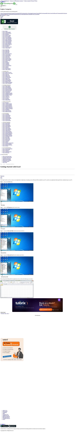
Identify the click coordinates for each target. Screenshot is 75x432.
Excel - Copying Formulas (7, 104)
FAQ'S (4, 419)
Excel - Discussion (6, 152)
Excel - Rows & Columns (7, 53)
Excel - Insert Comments (7, 59)
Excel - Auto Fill (5, 66)
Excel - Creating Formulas (7, 103)
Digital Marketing (14, 14)
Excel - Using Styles (6, 127)
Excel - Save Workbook (7, 37)
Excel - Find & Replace (7, 55)
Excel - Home (5, 31)
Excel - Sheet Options (6, 86)
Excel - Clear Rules (6, 98)
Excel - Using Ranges (6, 125)
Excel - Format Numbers (7, 118)
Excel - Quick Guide (6, 149)
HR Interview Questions (7, 160)
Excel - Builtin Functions (7, 111)
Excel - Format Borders (7, 117)
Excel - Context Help (6, 47)
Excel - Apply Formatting (7, 83)
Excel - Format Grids (6, 119)
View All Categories (35, 14)
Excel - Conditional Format (7, 92)
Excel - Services (5, 145)
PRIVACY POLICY (6, 416)
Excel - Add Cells (6, 74)
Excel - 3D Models (6, 62)
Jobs (2, 16)
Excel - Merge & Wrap (7, 81)
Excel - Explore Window (7, 33)
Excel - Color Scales (6, 96)
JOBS (4, 413)
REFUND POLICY (6, 417)
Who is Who (5, 162)
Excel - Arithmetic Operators (8, 108)
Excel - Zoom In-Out (6, 57)
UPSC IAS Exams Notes (7, 156)
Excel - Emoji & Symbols (7, 46)
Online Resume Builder (7, 159)
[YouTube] (2, 1)
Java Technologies (29, 13)
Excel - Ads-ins (5, 141)
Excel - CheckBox (6, 63)
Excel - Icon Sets (6, 97)
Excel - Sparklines (6, 140)
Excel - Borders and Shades (7, 82)
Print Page (3, 312)
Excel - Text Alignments (7, 80)
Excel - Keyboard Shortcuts (7, 148)
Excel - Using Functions (7, 110)
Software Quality (20, 14)
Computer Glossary (6, 161)
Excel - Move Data (6, 52)
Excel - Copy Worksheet (7, 39)
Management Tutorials (27, 14)
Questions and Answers (7, 158)
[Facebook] (0, 1)
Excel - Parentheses (6, 109)
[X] (1, 1)
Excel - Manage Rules (6, 99)
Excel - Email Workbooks (7, 134)
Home (1, 164)
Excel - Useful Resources (7, 151)
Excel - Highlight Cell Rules (7, 93)
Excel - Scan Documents (7, 65)
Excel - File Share (6, 45)
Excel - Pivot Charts (6, 139)
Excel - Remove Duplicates (7, 144)
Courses (7, 15)
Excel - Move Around (6, 36)
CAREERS (5, 412)
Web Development (23, 13)
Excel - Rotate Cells (6, 78)
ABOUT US (5, 410)
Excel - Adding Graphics (7, 131)
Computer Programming (15, 13)
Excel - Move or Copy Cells (7, 73)
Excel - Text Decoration (7, 77)
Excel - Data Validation (7, 126)
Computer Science (36, 13)
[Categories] (16, 4)
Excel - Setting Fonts (6, 76)
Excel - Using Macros (6, 130)
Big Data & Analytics (50, 13)
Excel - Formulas (6, 102)
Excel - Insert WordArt (7, 68)
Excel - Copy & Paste (6, 54)
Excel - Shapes (5, 61)
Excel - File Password (6, 44)
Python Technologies (4, 13)
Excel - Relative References (7, 106)
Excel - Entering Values (7, 35)
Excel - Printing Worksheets (7, 133)
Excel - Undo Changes (7, 69)
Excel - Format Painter (6, 115)
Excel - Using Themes (6, 128)
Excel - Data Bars (6, 95)
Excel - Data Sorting (6, 124)
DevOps (63, 13)
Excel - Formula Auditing (7, 143)
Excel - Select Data (6, 50)
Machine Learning (8, 14)
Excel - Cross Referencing (7, 132)
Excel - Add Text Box (6, 60)
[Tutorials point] (8, 4)
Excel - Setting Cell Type (7, 72)
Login (1, 17)
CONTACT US (5, 414)
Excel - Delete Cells (6, 75)
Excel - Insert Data (6, 49)
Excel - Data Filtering (6, 123)
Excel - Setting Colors (6, 79)
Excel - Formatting (6, 114)
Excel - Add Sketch (6, 64)
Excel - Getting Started (7, 32)
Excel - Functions (6, 150)
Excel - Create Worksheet (7, 38)
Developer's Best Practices (7, 157)
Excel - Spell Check (6, 56)
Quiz (5, 313)
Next (1, 178)
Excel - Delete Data (6, 51)
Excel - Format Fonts (6, 116)
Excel (4, 164)
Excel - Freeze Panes (6, 91)
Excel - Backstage (6, 34)
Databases (9, 13)
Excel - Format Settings (7, 120)
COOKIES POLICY (6, 418)
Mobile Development (42, 13)
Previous (2, 313)
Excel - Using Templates (7, 129)
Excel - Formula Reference (7, 105)
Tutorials (3, 15)
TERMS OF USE (6, 415)
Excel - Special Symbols (7, 58)
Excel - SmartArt (6, 67)
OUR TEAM (5, 411)
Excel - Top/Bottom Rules (7, 94)
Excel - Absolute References (7, 107)
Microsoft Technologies (58, 13)
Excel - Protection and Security (8, 142)
